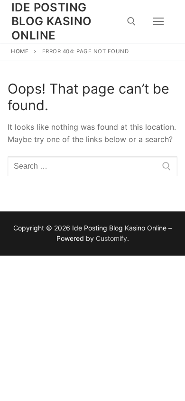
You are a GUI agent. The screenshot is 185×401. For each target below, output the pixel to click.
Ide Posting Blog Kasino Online (51, 21)
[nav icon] (158, 21)
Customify (111, 238)
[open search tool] (131, 21)
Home (19, 51)
